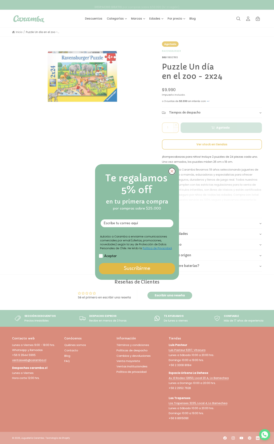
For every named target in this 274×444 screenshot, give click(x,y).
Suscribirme (137, 268)
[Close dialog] (172, 171)
